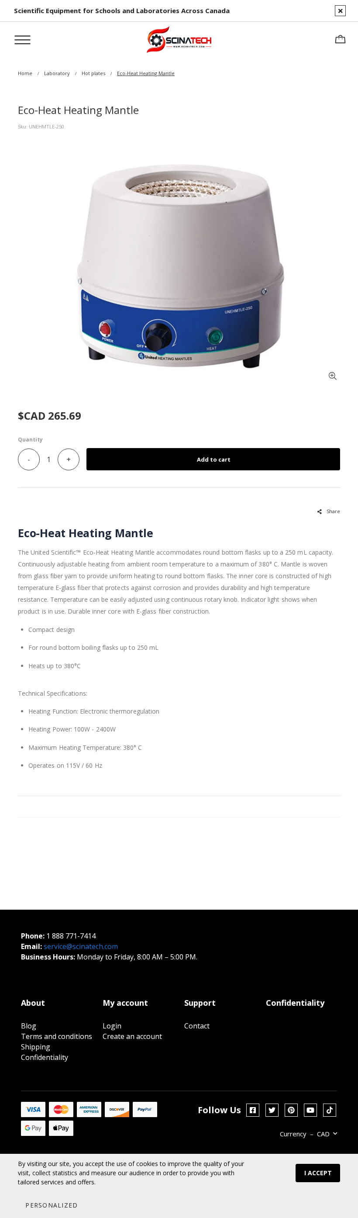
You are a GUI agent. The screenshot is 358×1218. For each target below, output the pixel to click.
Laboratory (57, 73)
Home (25, 73)
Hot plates (93, 73)
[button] (51, 1205)
